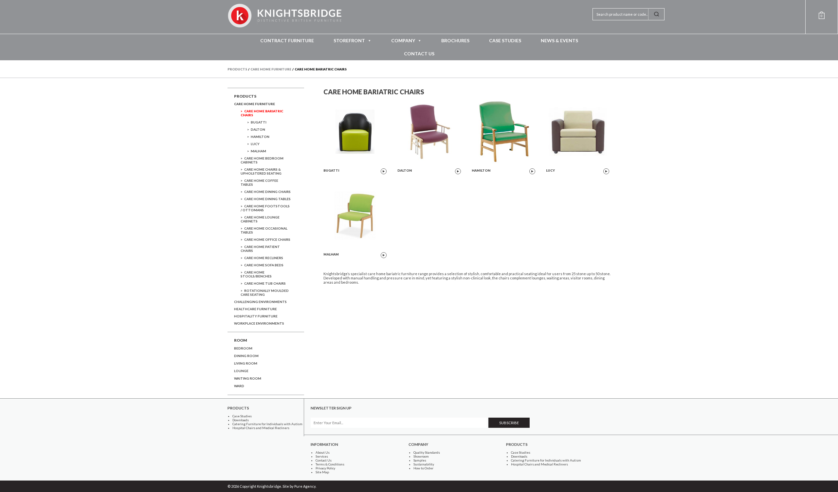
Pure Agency (305, 486)
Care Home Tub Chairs (265, 283)
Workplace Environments (259, 323)
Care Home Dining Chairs (267, 192)
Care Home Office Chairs (267, 239)
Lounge (241, 371)
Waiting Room (247, 378)
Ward (239, 386)
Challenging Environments (260, 302)
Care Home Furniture (254, 104)
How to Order (423, 468)
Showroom (421, 456)
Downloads (240, 420)
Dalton (258, 129)
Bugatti (258, 122)
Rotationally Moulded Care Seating (265, 292)
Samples (419, 460)
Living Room (245, 363)
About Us (323, 452)
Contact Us (419, 53)
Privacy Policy (325, 468)
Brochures (455, 40)
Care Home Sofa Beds (263, 265)
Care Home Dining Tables (267, 199)
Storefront (349, 40)
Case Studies (505, 40)
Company (403, 40)
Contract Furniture (287, 40)
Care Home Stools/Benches (256, 274)
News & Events (559, 40)
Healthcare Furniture (255, 309)
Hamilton (260, 137)
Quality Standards (426, 452)
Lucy (255, 144)
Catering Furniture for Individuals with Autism (267, 424)
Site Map (322, 472)
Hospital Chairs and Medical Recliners (260, 428)
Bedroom (243, 348)
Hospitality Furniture (256, 316)
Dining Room (246, 356)
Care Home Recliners (263, 258)
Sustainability (423, 464)
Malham (258, 151)
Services (322, 456)
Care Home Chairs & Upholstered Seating (261, 171)
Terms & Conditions (330, 464)
